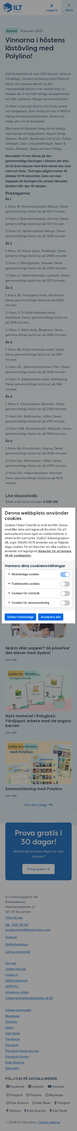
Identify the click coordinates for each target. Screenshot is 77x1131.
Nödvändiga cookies (25, 574)
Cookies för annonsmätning (30, 602)
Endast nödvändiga (20, 617)
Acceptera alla (51, 617)
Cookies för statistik (25, 593)
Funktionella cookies (25, 583)
